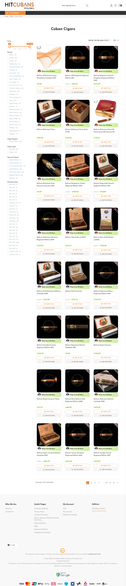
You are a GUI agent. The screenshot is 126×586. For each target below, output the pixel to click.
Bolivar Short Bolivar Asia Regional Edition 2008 (75, 400)
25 (106, 483)
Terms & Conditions (41, 508)
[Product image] (49, 57)
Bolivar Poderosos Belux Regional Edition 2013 (103, 292)
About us (8, 508)
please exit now (95, 554)
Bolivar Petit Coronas (73, 291)
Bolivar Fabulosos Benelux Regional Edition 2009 (47, 238)
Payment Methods (41, 529)
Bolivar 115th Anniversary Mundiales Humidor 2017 (46, 77)
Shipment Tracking (70, 515)
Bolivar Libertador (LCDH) (75, 237)
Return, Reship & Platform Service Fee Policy (46, 519)
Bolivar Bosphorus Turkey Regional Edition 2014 (75, 184)
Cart (64, 508)
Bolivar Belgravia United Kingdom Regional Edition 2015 (104, 78)
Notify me (50, 88)
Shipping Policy (40, 523)
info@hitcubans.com (99, 511)
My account (67, 512)
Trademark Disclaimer (42, 532)
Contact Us (9, 512)
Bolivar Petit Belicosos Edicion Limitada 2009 (49, 292)
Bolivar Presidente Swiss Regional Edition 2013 (46, 346)
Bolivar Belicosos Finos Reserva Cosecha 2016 (46, 184)
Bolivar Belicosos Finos (46, 129)
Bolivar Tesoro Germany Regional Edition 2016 (74, 454)
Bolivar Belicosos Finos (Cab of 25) (76, 130)
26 (110, 483)
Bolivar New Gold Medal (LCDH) (103, 238)
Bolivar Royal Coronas (102, 345)
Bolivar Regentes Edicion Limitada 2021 (75, 346)
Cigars (11, 16)
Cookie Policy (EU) (41, 515)
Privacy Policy (39, 512)
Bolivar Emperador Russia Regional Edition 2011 (104, 184)
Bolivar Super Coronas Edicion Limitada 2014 (49, 454)
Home (6, 16)
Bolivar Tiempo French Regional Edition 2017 (102, 454)
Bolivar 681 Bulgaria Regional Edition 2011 (77, 77)
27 (114, 483)
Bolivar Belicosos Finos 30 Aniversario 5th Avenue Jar (104, 130)
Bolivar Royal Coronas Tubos (48, 399)
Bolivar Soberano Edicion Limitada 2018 (103, 400)
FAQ (36, 526)
